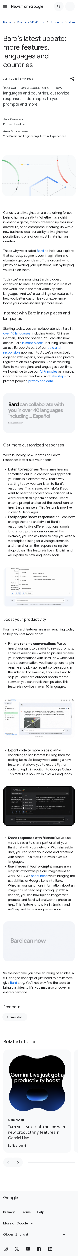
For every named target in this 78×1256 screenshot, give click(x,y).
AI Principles (48, 372)
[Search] (59, 6)
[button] (72, 78)
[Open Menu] (5, 6)
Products (57, 22)
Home (7, 22)
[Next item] (18, 1162)
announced (39, 876)
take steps (58, 376)
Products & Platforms (31, 22)
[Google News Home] (27, 6)
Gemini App (15, 1017)
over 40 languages (16, 333)
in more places (32, 343)
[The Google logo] (10, 1198)
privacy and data (40, 381)
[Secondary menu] (70, 6)
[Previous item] (8, 1162)
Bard (40, 251)
